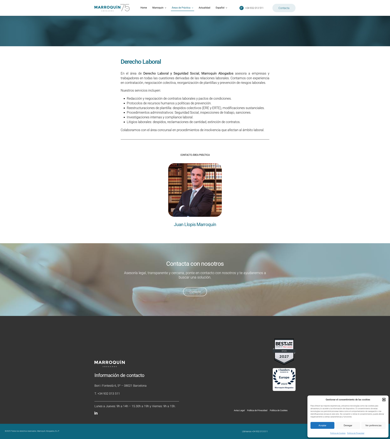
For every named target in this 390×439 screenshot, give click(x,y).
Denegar (348, 425)
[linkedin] (96, 413)
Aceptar (322, 425)
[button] (383, 399)
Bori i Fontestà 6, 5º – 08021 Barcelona (120, 385)
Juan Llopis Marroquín (195, 224)
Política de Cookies (338, 433)
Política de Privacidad (355, 433)
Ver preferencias (373, 425)
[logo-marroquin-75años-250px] (112, 5)
